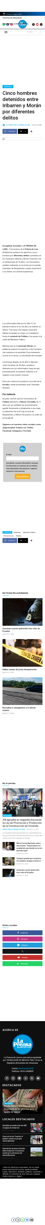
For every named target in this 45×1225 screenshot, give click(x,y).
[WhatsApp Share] (22, 1220)
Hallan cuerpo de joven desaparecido (19, 669)
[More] (31, 131)
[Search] (40, 32)
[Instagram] (13, 1078)
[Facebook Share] (13, 1220)
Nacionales (7, 815)
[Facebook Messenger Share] (27, 1220)
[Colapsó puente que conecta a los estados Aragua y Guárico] (8, 861)
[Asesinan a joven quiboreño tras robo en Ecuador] (22, 612)
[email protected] (25, 1068)
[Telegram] (19, 1078)
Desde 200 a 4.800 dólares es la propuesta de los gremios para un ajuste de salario (20, 1109)
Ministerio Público (29, 532)
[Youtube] (38, 1078)
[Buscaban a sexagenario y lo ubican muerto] (22, 691)
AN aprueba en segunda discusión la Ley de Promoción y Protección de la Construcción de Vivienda (22, 822)
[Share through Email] (31, 1220)
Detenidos (17, 532)
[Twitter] (31, 1078)
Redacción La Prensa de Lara (19, 125)
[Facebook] (6, 1078)
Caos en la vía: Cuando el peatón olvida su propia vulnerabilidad (12, 1138)
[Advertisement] (22, 59)
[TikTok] (25, 1078)
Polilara (18, 536)
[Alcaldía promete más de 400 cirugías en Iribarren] (36, 1127)
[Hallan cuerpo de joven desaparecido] (22, 653)
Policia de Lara (9, 536)
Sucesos (8, 87)
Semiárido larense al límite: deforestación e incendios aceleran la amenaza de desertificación (13, 1152)
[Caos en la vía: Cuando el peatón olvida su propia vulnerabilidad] (36, 1139)
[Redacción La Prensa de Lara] (4, 125)
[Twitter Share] (18, 1220)
